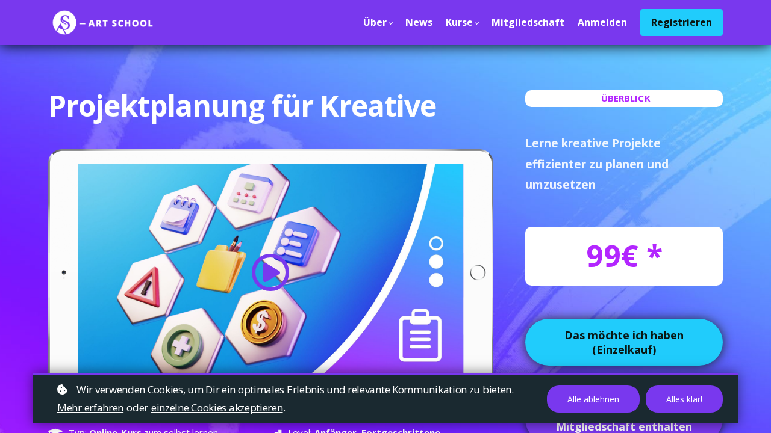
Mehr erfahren (90, 407)
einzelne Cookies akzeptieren (217, 407)
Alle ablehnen (593, 399)
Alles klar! (684, 399)
